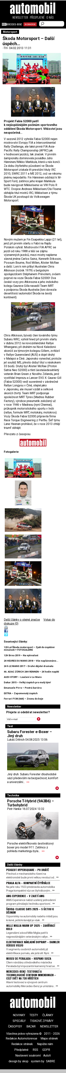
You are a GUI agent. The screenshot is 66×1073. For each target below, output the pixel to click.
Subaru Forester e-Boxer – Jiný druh (29, 734)
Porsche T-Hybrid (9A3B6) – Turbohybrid (30, 803)
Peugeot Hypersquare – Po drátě (27, 870)
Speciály (19, 1021)
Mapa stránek (49, 1038)
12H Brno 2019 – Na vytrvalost (21, 655)
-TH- (6, 48)
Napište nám (45, 1044)
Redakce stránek (22, 1044)
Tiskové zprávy (41, 1021)
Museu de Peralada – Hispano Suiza (28, 958)
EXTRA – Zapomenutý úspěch (21, 693)
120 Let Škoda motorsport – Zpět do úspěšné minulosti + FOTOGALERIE (29, 648)
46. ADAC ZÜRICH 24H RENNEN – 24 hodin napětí (31, 671)
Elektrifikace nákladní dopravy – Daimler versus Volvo (33, 943)
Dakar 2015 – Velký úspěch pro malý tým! (27, 682)
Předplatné (37, 17)
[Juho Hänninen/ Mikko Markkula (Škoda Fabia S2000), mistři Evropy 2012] (33, 220)
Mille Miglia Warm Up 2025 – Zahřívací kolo (30, 927)
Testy (34, 1015)
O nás (50, 17)
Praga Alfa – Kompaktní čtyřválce (28, 883)
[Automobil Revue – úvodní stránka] (33, 29)
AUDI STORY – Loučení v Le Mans (23, 677)
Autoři (47, 1055)
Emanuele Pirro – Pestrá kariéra (23, 687)
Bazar (31, 1026)
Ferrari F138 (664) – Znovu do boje (23, 698)
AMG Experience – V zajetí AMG (25, 896)
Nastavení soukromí (28, 1055)
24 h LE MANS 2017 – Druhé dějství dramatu (28, 666)
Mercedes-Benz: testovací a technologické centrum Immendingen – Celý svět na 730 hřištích (31, 974)
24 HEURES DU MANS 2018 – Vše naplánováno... (31, 660)
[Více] (57, 789)
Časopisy (15, 1026)
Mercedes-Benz (14, 24)
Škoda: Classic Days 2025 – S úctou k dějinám (30, 910)
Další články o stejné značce (22, 619)
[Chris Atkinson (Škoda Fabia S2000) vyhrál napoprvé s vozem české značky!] (23, 520)
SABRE (50, 1061)
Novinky (19, 1015)
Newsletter (20, 17)
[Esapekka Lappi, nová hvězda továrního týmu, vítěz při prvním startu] (33, 316)
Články (47, 1015)
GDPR (46, 1050)
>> (27, 782)
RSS (35, 1050)
